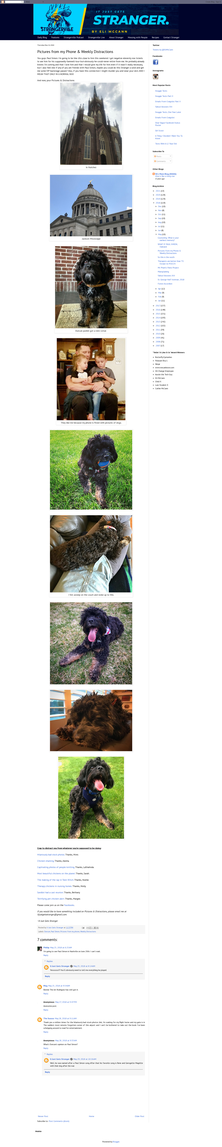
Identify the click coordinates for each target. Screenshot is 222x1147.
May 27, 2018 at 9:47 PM (66, 1002)
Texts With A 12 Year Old (166, 143)
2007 (158, 345)
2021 (158, 191)
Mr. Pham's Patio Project (168, 267)
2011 (158, 329)
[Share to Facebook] (95, 928)
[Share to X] (92, 928)
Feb (160, 296)
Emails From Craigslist (165, 117)
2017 (158, 305)
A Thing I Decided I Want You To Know (169, 137)
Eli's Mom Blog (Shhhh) (165, 174)
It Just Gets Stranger (60, 966)
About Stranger (116, 37)
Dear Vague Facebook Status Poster (167, 123)
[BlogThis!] (90, 928)
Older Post (139, 1116)
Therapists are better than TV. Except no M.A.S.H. (171, 262)
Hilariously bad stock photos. (51, 854)
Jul (159, 226)
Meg (45, 985)
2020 (158, 194)
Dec (160, 206)
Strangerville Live (96, 37)
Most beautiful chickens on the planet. (56, 873)
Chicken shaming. (45, 860)
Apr (159, 288)
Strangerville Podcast (74, 37)
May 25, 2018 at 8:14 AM (84, 966)
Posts (158, 156)
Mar (160, 292)
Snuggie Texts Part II (164, 96)
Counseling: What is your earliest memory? (168, 238)
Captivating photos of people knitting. (56, 867)
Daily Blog (42, 37)
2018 (158, 202)
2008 (158, 341)
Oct (160, 214)
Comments (161, 161)
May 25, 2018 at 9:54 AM (59, 985)
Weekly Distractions (88, 931)
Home (91, 1116)
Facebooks (69, 905)
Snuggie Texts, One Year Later (168, 112)
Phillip (46, 947)
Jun (159, 230)
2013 (158, 321)
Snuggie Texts (161, 91)
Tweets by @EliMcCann (163, 49)
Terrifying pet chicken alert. (50, 898)
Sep (160, 218)
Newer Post (43, 1116)
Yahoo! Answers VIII (163, 106)
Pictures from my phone (70, 931)
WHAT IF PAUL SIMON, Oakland (168, 245)
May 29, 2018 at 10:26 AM (84, 1059)
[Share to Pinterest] (97, 928)
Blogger (116, 1141)
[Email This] (87, 928)
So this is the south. (166, 257)
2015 (158, 313)
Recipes (155, 37)
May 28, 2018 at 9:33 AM (66, 1040)
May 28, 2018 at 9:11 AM (66, 1018)
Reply (45, 955)
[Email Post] (83, 927)
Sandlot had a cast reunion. (50, 892)
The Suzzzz (48, 1018)
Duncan (47, 931)
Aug (160, 222)
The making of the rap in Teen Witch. (55, 879)
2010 (158, 333)
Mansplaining (163, 271)
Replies (50, 961)
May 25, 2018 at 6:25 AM (61, 947)
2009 (158, 337)
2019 (158, 198)
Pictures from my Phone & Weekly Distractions (169, 251)
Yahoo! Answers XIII (166, 275)
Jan (159, 300)
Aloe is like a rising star (165, 176)
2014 (158, 317)
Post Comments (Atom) (59, 1121)
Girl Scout (159, 130)
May (160, 234)
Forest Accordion (165, 283)
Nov (160, 210)
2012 (158, 325)
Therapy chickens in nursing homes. (54, 886)
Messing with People (137, 37)
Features (55, 37)
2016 (158, 309)
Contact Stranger (171, 37)
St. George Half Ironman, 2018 (171, 279)
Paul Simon (55, 931)
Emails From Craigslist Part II (168, 101)
